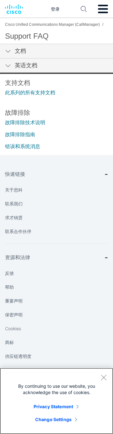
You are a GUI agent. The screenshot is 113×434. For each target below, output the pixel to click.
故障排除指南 (20, 134)
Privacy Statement (53, 406)
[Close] (103, 377)
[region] (56, 401)
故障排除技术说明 (25, 122)
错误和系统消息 (22, 146)
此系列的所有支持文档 (30, 92)
